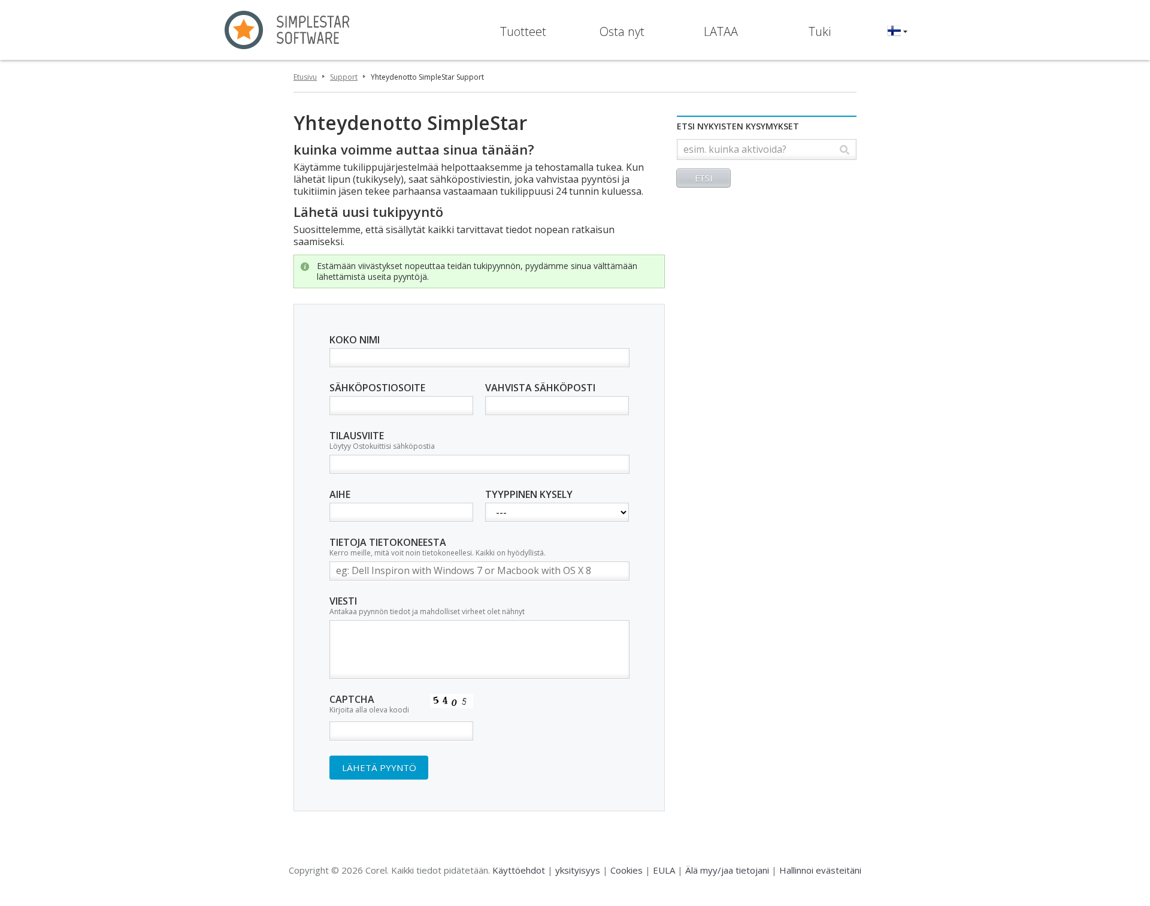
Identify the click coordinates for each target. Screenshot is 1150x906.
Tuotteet (523, 31)
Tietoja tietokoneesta (437, 547)
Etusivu (305, 77)
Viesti (427, 606)
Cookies (626, 870)
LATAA (721, 31)
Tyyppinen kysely (529, 495)
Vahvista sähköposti (540, 388)
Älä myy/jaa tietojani (727, 870)
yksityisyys (577, 870)
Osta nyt (622, 31)
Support (344, 77)
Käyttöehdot (518, 870)
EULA (664, 870)
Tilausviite (382, 440)
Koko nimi (354, 340)
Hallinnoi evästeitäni (820, 870)
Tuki (820, 31)
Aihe (339, 495)
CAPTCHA (369, 704)
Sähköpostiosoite (377, 388)
